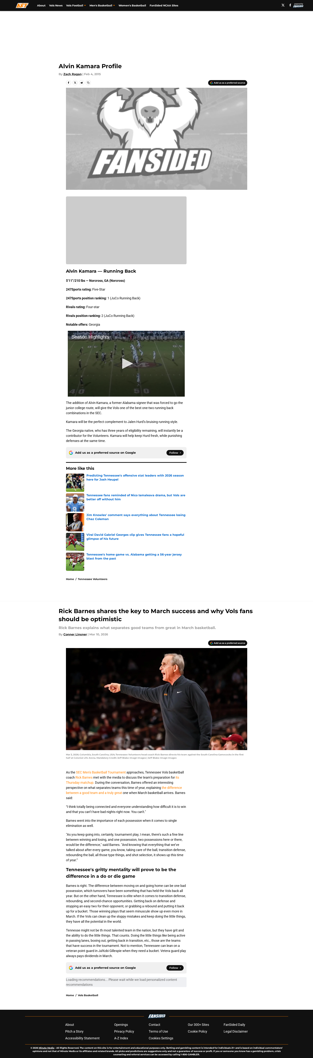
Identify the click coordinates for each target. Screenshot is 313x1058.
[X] (283, 5)
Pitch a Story (74, 1031)
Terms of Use (158, 1031)
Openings (121, 1025)
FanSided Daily (234, 1025)
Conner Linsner (75, 634)
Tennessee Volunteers (92, 579)
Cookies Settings (161, 1038)
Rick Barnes (84, 777)
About (41, 5)
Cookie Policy (197, 1031)
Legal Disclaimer (236, 1031)
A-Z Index (121, 1038)
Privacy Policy (124, 1031)
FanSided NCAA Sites (164, 5)
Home (70, 579)
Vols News (55, 5)
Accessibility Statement (82, 1038)
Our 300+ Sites (198, 1025)
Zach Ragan (72, 74)
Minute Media (46, 1047)
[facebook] (290, 5)
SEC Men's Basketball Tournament (101, 772)
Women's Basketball (132, 5)
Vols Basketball (88, 995)
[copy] (88, 82)
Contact (154, 1025)
